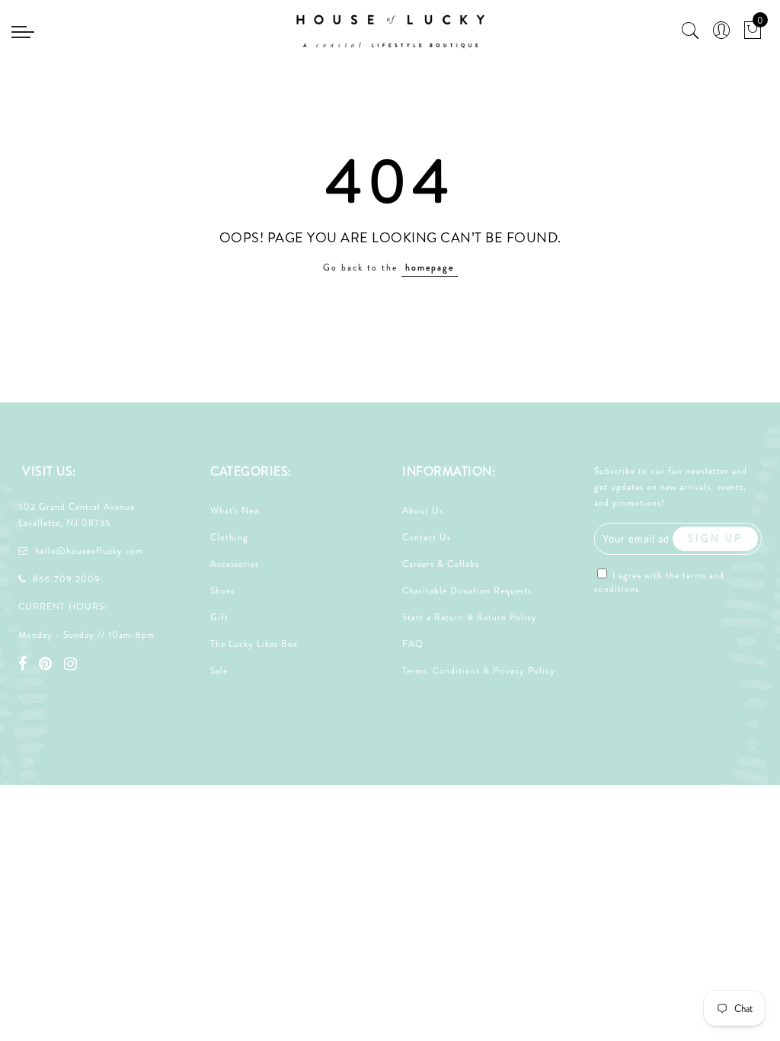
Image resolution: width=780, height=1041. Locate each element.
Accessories (234, 564)
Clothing (229, 537)
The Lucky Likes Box (254, 644)
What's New (235, 510)
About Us (422, 510)
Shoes (222, 590)
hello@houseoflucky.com (89, 551)
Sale (219, 670)
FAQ (413, 644)
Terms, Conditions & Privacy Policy (478, 670)
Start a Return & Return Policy (469, 617)
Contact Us (426, 537)
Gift (219, 617)
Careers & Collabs (440, 564)
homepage (429, 267)
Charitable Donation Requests (467, 590)
